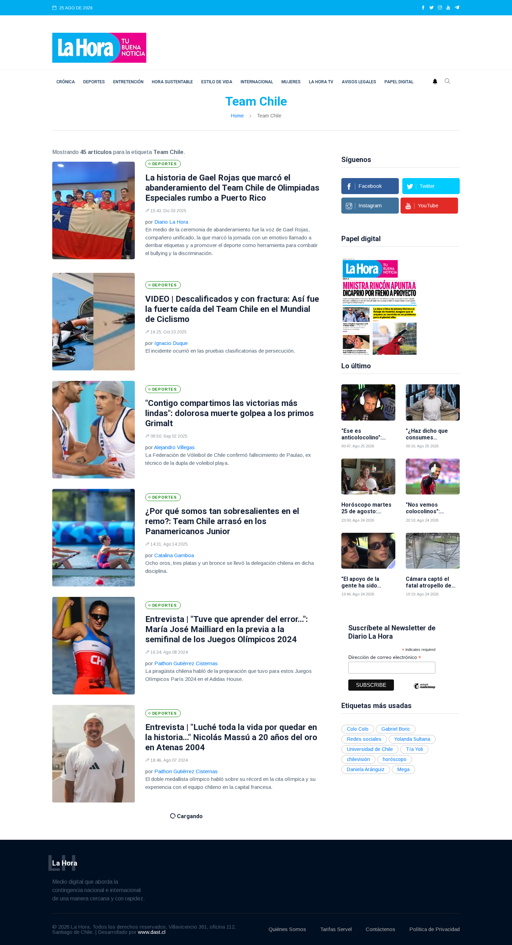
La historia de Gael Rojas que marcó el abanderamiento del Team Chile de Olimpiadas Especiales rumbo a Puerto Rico (232, 188)
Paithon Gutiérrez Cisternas (186, 663)
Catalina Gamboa (174, 555)
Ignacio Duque (171, 343)
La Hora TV (321, 81)
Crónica (65, 81)
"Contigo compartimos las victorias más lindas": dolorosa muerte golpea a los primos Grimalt (229, 413)
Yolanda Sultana (412, 739)
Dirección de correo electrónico (384, 657)
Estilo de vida (216, 81)
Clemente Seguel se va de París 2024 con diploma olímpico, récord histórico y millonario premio (224, 853)
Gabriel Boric (395, 729)
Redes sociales (364, 739)
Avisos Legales (359, 81)
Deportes (94, 81)
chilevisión (358, 759)
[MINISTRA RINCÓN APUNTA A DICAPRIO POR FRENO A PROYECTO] (379, 306)
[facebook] (423, 8)
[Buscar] (447, 82)
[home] (99, 47)
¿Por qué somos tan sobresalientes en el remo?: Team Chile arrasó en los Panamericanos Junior (222, 521)
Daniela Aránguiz (366, 769)
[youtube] (448, 8)
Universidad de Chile (370, 749)
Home (237, 115)
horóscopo (394, 759)
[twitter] (431, 8)
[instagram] (440, 8)
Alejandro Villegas (174, 447)
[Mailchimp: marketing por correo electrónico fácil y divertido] (424, 691)
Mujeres (291, 81)
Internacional (257, 81)
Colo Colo (358, 729)
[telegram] (457, 8)
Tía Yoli (414, 749)
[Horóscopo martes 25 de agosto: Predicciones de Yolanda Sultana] (368, 476)
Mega (403, 769)
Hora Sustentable (172, 81)
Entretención (128, 81)
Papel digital (399, 81)
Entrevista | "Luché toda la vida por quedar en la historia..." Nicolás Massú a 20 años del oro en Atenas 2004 (231, 737)
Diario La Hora (171, 222)
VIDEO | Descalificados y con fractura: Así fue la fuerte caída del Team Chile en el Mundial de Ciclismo (232, 309)
